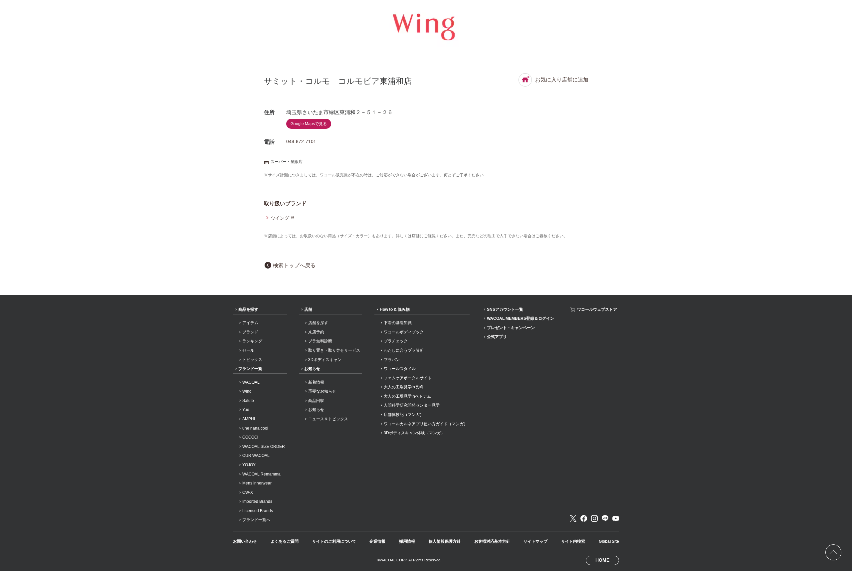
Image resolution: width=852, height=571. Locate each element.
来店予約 (316, 332)
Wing (247, 391)
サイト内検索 (573, 541)
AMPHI (248, 419)
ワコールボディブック (404, 332)
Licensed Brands (257, 510)
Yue (245, 409)
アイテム (250, 322)
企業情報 (377, 541)
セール (248, 350)
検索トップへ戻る (294, 265)
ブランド (250, 332)
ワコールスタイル (400, 368)
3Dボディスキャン (324, 359)
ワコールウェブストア (597, 309)
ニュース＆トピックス (328, 419)
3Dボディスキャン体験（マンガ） (414, 433)
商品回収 (316, 400)
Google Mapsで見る (309, 123)
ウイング (280, 218)
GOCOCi (250, 437)
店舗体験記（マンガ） (404, 414)
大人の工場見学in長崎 (403, 387)
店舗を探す (318, 322)
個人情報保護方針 (445, 541)
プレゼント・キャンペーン (511, 327)
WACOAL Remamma (261, 474)
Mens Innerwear (257, 483)
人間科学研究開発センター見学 (412, 405)
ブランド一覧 (250, 368)
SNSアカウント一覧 (505, 309)
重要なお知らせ (322, 391)
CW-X (247, 492)
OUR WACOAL (256, 455)
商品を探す (248, 309)
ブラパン (392, 359)
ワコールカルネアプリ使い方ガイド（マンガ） (426, 424)
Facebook (583, 518)
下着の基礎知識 (398, 322)
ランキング (252, 341)
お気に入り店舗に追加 (561, 80)
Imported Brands (257, 501)
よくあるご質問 (285, 541)
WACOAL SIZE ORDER (263, 446)
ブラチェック (396, 341)
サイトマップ (535, 541)
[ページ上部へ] (833, 552)
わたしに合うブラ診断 (404, 350)
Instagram (594, 518)
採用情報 (407, 541)
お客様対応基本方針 (492, 541)
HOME (602, 560)
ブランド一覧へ (256, 519)
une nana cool (255, 428)
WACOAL (251, 382)
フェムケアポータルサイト (408, 378)
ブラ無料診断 (320, 341)
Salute (248, 400)
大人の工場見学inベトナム (407, 396)
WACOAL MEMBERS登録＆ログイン (520, 318)
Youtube (615, 518)
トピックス (252, 359)
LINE (605, 518)
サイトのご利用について (334, 541)
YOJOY (249, 465)
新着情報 (316, 382)
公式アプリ (497, 336)
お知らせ (312, 368)
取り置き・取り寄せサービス (334, 350)
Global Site (609, 541)
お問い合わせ (245, 541)
